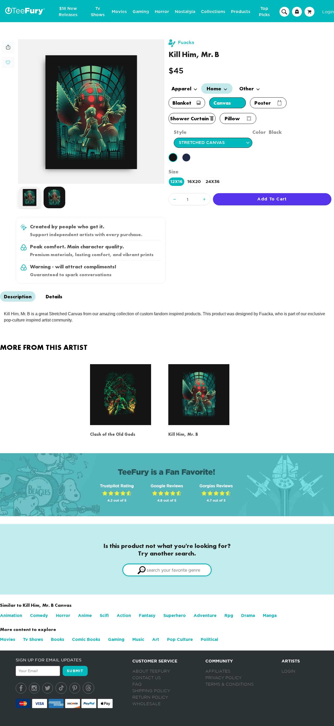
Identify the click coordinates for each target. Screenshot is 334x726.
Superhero (174, 615)
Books (57, 639)
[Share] (8, 52)
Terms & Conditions (229, 684)
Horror (162, 12)
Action (124, 615)
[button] (8, 62)
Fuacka (186, 42)
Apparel (182, 88)
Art (155, 639)
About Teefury (151, 671)
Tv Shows (33, 639)
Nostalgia (185, 12)
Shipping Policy (151, 691)
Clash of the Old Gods (112, 434)
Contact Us (146, 678)
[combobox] (167, 570)
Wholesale (146, 704)
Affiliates (217, 671)
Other (247, 88)
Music (138, 639)
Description (18, 296)
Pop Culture (180, 639)
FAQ (137, 684)
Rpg (228, 615)
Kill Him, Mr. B (183, 434)
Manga (270, 615)
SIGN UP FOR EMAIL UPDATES (48, 659)
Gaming (141, 12)
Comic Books (86, 639)
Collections (213, 12)
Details (54, 296)
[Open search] (284, 11)
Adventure (205, 615)
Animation (11, 615)
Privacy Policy (223, 678)
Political (209, 639)
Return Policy (150, 697)
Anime (85, 615)
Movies (119, 12)
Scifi (104, 615)
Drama (248, 615)
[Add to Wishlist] (8, 62)
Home (215, 88)
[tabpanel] (91, 111)
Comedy (39, 615)
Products (240, 12)
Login (328, 11)
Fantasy (147, 615)
